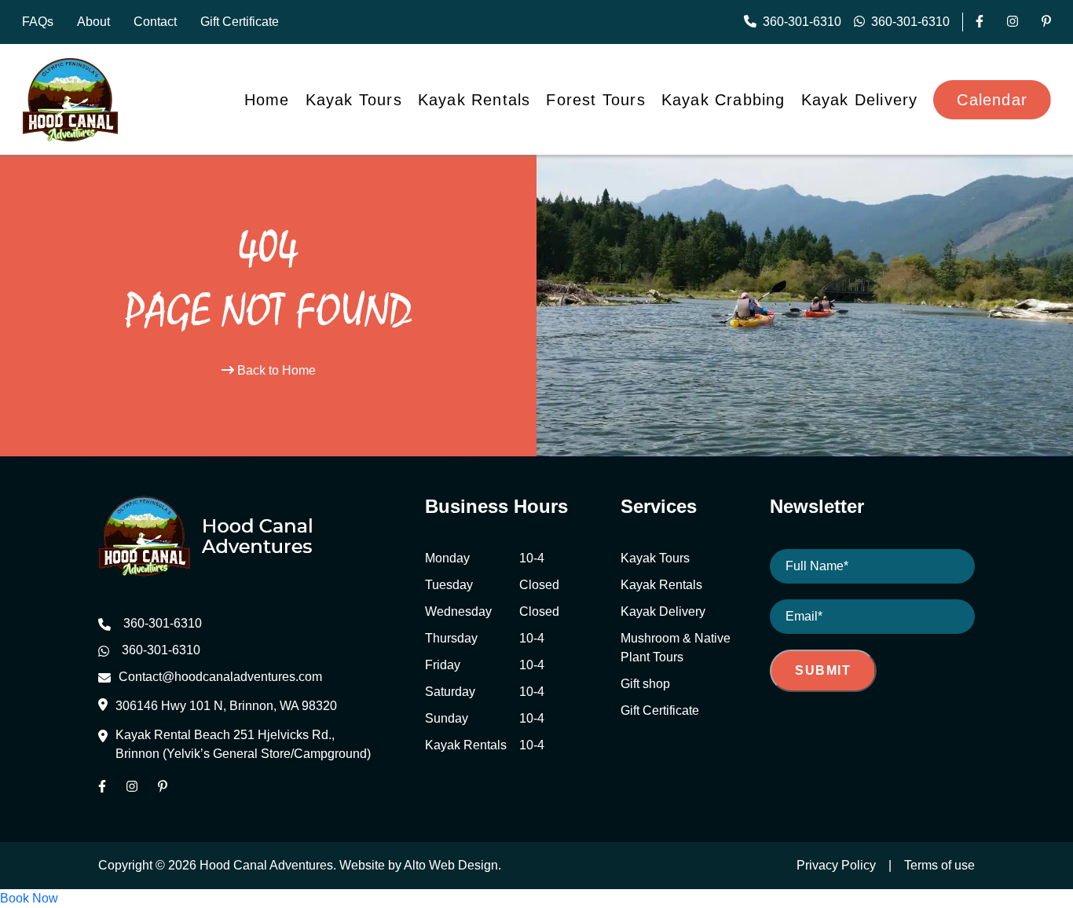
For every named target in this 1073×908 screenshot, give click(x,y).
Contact (155, 21)
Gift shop (645, 683)
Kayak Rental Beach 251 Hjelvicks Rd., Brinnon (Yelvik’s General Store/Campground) (243, 744)
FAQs (37, 21)
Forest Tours (595, 99)
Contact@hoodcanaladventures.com (220, 676)
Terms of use (939, 865)
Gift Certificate (239, 21)
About (93, 21)
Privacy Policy (836, 865)
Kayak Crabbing (723, 99)
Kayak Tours (354, 99)
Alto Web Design (451, 865)
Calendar (992, 99)
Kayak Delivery (859, 99)
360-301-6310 (802, 21)
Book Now (29, 898)
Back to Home (275, 370)
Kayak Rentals (474, 99)
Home (267, 99)
